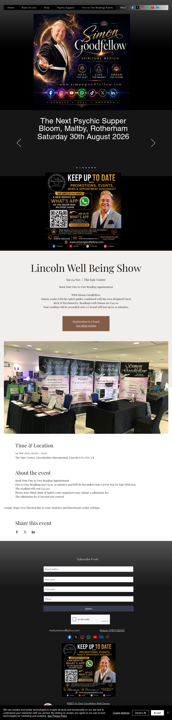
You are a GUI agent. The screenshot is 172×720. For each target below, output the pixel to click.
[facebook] (132, 7)
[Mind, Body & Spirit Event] (92, 167)
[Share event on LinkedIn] (33, 532)
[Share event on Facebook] (16, 532)
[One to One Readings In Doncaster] (82, 167)
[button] (161, 6)
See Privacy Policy (57, 715)
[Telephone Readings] (86, 167)
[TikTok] (107, 637)
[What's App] (95, 167)
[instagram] (142, 7)
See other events (86, 325)
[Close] (168, 712)
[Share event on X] (25, 532)
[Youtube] (152, 7)
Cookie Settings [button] (121, 712)
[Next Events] (76, 167)
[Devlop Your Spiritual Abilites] (89, 167)
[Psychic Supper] (79, 167)
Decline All (140, 712)
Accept (157, 712)
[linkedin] (147, 7)
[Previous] (19, 143)
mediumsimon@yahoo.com (64, 630)
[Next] (153, 143)
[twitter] (137, 7)
